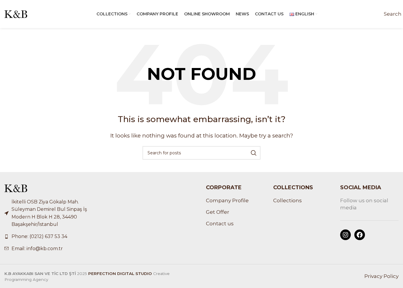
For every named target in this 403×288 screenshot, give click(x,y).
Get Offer (217, 212)
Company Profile (227, 200)
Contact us (220, 223)
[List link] (50, 236)
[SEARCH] (254, 153)
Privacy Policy (381, 276)
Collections (287, 200)
